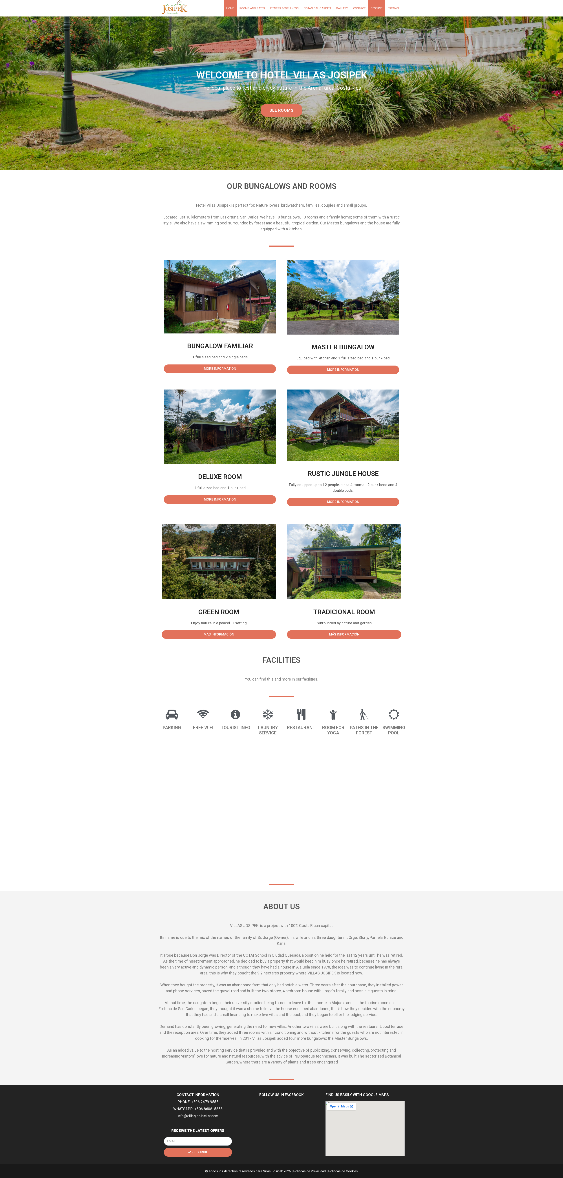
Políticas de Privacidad (310, 1171)
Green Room (218, 612)
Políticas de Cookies (343, 1171)
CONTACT (359, 8)
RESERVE (376, 8)
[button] (281, 110)
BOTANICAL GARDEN (317, 8)
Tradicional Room (344, 612)
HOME (230, 8)
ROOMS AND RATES (252, 8)
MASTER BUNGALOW (343, 347)
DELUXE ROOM (220, 477)
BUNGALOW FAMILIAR (220, 346)
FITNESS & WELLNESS (284, 8)
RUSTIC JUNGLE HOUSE (343, 473)
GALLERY (342, 8)
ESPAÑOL (394, 8)
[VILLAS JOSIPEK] (174, 7)
